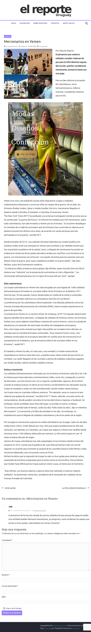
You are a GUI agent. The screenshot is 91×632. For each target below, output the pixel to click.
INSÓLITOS (7, 36)
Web (4, 597)
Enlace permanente (40, 510)
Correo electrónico (10, 586)
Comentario (7, 540)
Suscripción (25, 23)
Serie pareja (10, 488)
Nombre (6, 575)
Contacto (55, 23)
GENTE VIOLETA (69, 23)
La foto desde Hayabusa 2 (74, 488)
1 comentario (43, 46)
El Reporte (24, 46)
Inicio (13, 23)
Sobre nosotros (40, 23)
